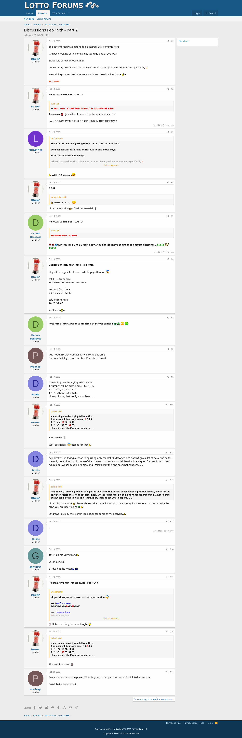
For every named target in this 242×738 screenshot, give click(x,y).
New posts (29, 18)
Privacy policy (190, 722)
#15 (172, 577)
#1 (172, 41)
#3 (172, 132)
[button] (68, 13)
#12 (172, 480)
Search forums (44, 18)
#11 (172, 452)
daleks (35, 394)
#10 (172, 404)
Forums (42, 13)
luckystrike (35, 149)
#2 (172, 89)
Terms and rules (173, 722)
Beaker (29, 34)
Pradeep (35, 366)
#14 (172, 549)
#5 (172, 216)
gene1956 (35, 566)
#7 (172, 317)
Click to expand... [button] (111, 165)
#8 (172, 349)
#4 (172, 182)
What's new (58, 13)
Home (29, 13)
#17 (172, 671)
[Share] (168, 41)
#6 (172, 259)
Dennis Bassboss (35, 235)
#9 (172, 376)
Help (202, 722)
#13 (172, 521)
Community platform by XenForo (121, 729)
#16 (172, 631)
